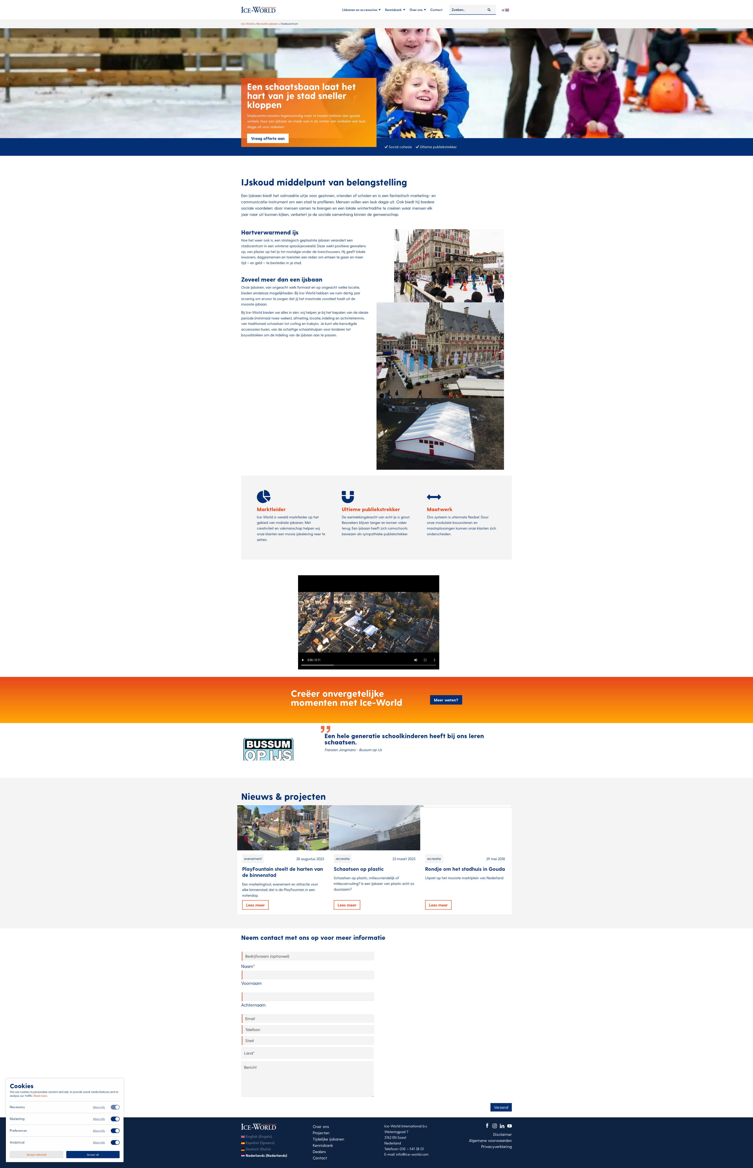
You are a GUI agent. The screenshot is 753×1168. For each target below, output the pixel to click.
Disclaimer (502, 1134)
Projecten (321, 1132)
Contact (436, 10)
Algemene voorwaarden (490, 1140)
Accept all (93, 1154)
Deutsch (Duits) (258, 1149)
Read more (40, 1095)
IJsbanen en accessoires (359, 10)
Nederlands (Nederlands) (266, 1155)
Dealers (319, 1151)
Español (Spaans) (260, 1143)
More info (99, 1107)
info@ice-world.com (412, 1154)
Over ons (416, 10)
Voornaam (251, 983)
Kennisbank (393, 10)
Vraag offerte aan (268, 138)
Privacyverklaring (496, 1146)
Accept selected (36, 1154)
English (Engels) (259, 1136)
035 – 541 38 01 (412, 1149)
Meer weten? (446, 700)
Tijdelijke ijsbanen (328, 1139)
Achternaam (253, 1004)
